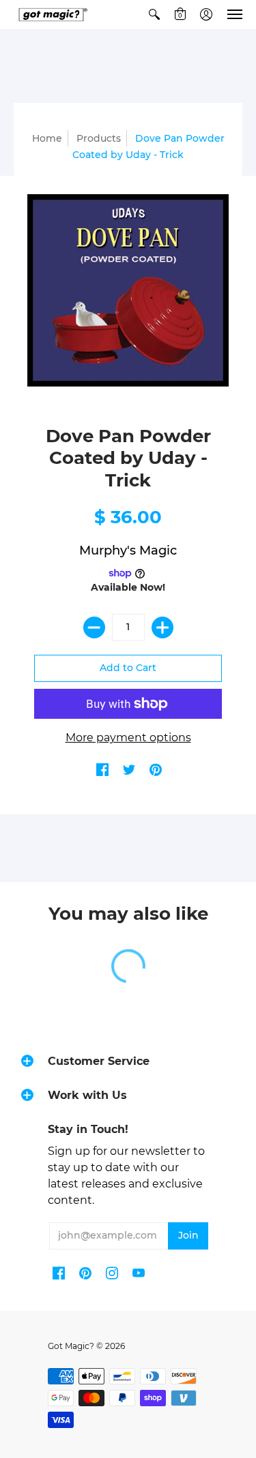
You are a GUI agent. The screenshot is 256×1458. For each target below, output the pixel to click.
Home (47, 138)
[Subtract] (94, 627)
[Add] (162, 627)
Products (98, 138)
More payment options (128, 737)
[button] (154, 14)
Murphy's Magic (128, 550)
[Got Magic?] (51, 14)
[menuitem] (154, 14)
